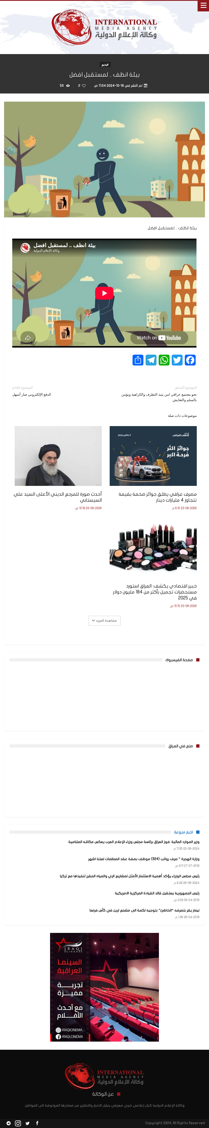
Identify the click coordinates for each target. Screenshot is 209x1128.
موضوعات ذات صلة (182, 415)
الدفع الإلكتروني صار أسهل (31, 390)
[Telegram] (8, 1123)
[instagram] (18, 1123)
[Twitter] (27, 1123)
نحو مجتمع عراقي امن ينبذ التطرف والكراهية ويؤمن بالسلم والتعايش (159, 393)
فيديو (105, 64)
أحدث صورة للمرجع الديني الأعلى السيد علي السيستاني (58, 497)
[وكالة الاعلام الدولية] (104, 6)
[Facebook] (37, 1123)
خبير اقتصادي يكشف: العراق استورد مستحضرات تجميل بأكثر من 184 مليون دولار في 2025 (155, 592)
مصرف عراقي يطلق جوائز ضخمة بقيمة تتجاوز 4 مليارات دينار (158, 497)
